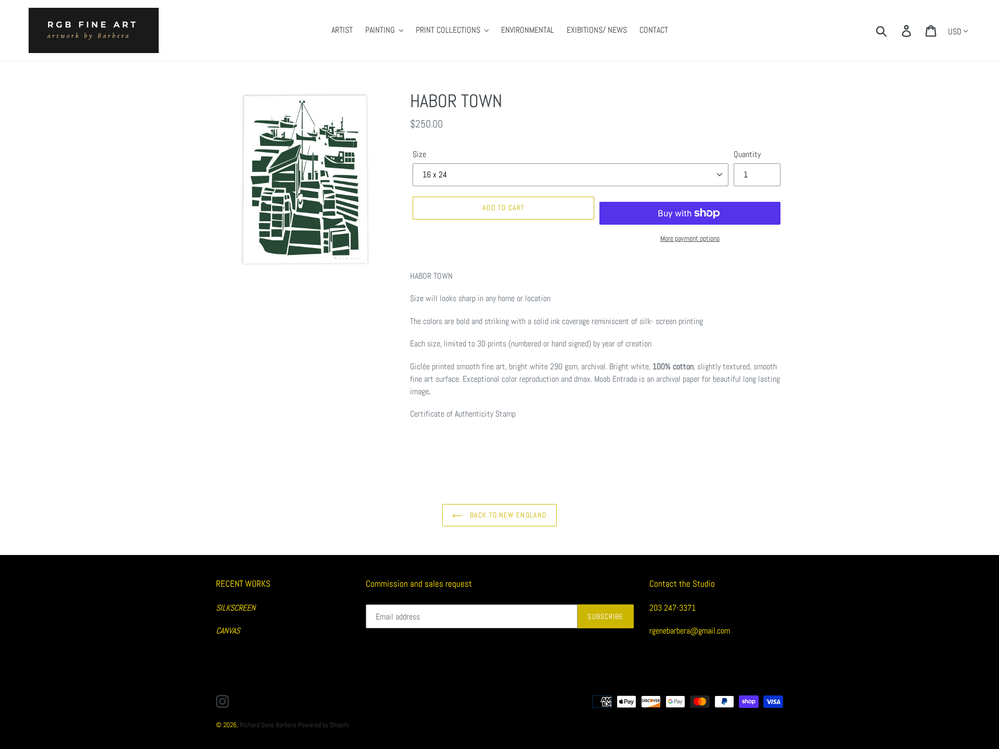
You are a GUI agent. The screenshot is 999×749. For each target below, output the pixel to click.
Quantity (747, 154)
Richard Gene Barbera (268, 724)
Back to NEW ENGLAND (507, 515)
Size (419, 154)
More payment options (690, 238)
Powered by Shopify (323, 724)
